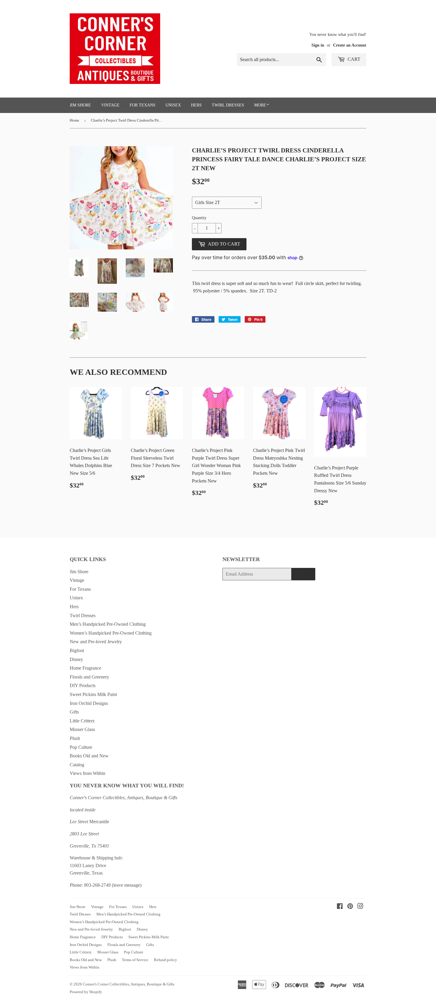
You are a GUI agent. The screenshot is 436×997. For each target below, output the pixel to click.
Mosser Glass (82, 729)
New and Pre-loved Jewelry (96, 641)
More (260, 105)
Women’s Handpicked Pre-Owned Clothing (111, 633)
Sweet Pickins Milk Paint (93, 694)
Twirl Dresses (228, 105)
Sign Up (303, 574)
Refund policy (165, 960)
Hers (196, 105)
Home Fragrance (85, 667)
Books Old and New (89, 755)
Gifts (74, 711)
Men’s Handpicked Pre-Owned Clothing (108, 624)
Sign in (317, 45)
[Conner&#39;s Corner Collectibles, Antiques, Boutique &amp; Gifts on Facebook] (340, 906)
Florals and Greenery (89, 676)
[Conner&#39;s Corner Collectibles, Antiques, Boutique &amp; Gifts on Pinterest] (350, 906)
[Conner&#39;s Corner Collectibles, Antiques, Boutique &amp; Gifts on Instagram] (360, 906)
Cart (353, 59)
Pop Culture (81, 747)
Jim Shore (80, 105)
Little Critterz (82, 720)
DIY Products (83, 685)
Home (74, 120)
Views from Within (87, 773)
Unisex (173, 105)
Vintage (110, 105)
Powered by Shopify (86, 992)
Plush (75, 738)
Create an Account (349, 45)
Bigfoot (77, 650)
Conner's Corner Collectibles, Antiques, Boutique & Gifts (128, 984)
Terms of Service (135, 960)
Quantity (199, 218)
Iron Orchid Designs (89, 703)
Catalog (77, 764)
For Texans (142, 105)
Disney (76, 659)
